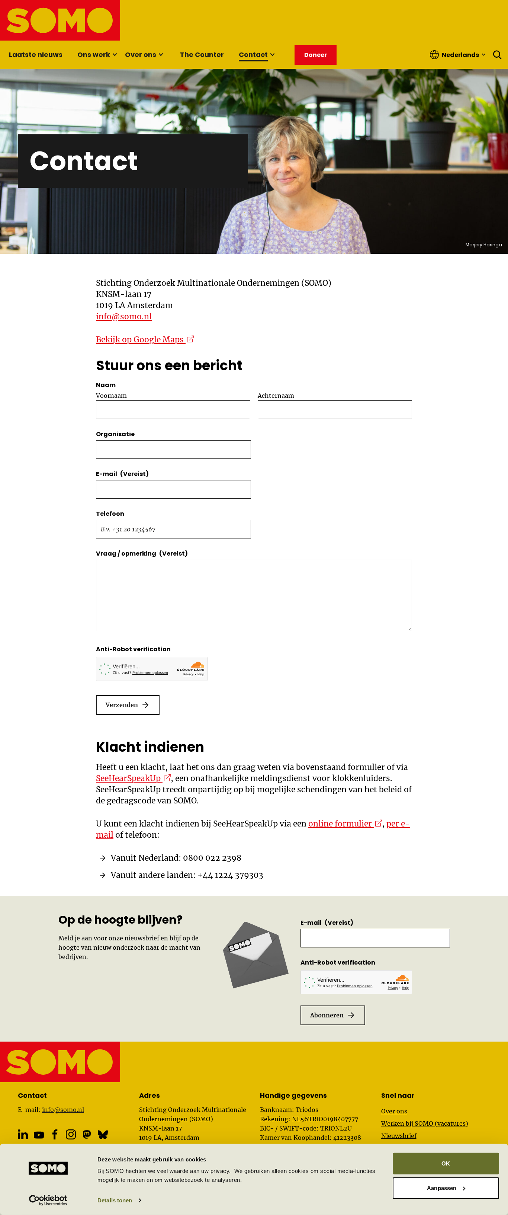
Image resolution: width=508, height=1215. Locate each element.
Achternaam (276, 395)
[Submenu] (114, 55)
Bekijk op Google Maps (145, 340)
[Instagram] (71, 1134)
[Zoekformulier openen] (497, 55)
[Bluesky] (103, 1134)
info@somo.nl (124, 316)
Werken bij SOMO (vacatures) (424, 1123)
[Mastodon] (87, 1134)
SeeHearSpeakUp (133, 778)
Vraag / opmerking (142, 553)
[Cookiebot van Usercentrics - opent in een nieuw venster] (48, 1200)
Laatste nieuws (35, 54)
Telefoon (110, 513)
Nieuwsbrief (399, 1135)
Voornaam (111, 395)
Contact (253, 54)
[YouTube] (39, 1135)
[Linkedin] (23, 1134)
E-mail (122, 474)
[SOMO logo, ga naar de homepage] (60, 20)
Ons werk (93, 54)
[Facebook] (55, 1134)
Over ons (140, 54)
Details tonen (114, 1200)
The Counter (202, 54)
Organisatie (115, 434)
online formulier (345, 824)
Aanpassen (441, 1187)
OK (445, 1163)
